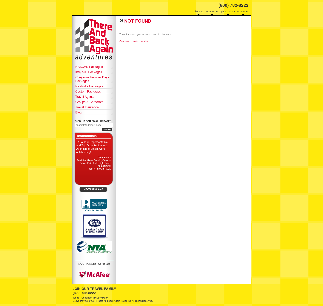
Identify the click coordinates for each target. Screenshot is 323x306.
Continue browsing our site (133, 41)
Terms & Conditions (83, 297)
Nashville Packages (89, 86)
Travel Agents (84, 97)
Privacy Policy (101, 297)
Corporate (104, 263)
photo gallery (228, 11)
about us (198, 11)
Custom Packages (88, 91)
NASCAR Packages (89, 67)
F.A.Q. (81, 263)
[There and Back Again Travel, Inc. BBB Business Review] (94, 211)
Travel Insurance (87, 107)
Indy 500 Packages (88, 72)
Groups (91, 263)
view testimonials (93, 189)
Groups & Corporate (89, 102)
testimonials (212, 11)
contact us (243, 11)
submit (107, 129)
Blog (78, 112)
